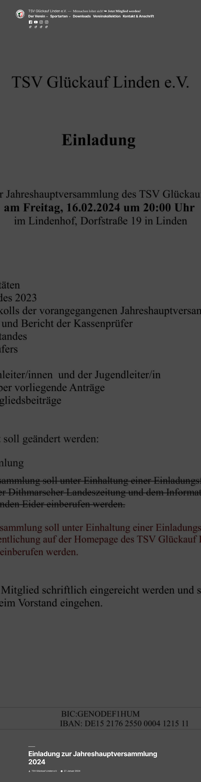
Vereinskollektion (107, 16)
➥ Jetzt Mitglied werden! (122, 11)
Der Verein (36, 16)
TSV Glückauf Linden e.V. (47, 11)
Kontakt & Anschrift (138, 16)
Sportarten (59, 16)
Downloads (82, 16)
